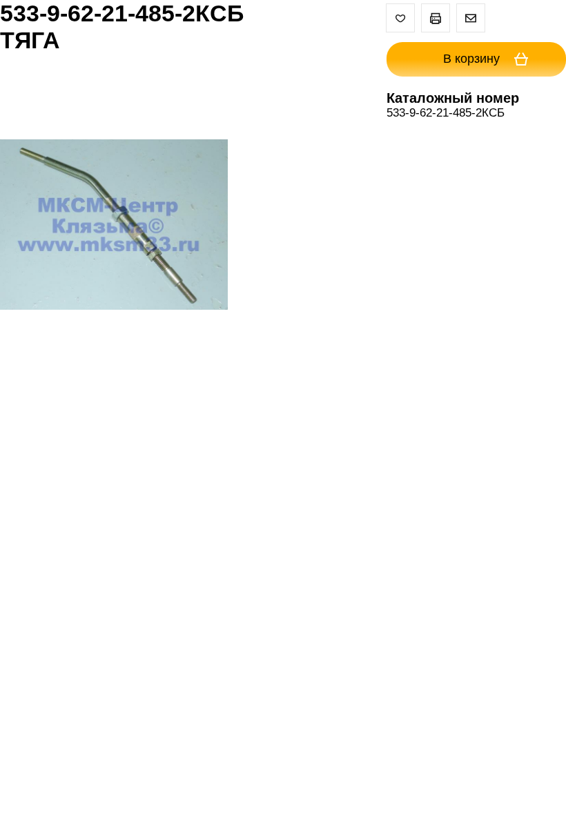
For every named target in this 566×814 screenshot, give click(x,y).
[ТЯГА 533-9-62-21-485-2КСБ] (114, 226)
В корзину (473, 59)
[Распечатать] (435, 18)
